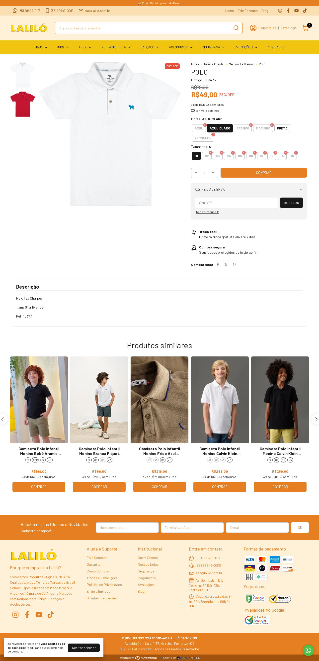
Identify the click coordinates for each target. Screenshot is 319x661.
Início (195, 64)
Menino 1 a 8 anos (241, 64)
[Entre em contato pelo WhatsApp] (188, 659)
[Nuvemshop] (138, 659)
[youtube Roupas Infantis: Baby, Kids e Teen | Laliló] (296, 10)
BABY (39, 47)
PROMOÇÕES (244, 47)
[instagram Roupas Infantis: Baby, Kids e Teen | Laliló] (280, 10)
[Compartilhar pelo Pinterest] (234, 264)
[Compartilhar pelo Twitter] (226, 264)
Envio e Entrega (98, 591)
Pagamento (147, 578)
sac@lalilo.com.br (97, 11)
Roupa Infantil (214, 64)
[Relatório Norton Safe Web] (280, 599)
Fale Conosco (248, 11)
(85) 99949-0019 (62, 11)
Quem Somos (148, 557)
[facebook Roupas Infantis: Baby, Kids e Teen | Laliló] (288, 10)
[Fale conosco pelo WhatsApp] (308, 650)
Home (229, 11)
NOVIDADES (276, 47)
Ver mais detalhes (207, 110)
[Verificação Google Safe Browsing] (255, 599)
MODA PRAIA (211, 47)
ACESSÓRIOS (178, 47)
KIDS (60, 47)
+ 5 (49, 459)
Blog (265, 11)
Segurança (146, 571)
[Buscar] (236, 27)
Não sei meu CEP (207, 212)
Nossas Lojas (148, 564)
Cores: (207, 119)
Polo (262, 64)
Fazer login (289, 28)
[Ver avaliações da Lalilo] (257, 621)
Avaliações (146, 584)
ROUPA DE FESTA (113, 47)
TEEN (82, 47)
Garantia (93, 564)
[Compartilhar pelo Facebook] (218, 264)
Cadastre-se (267, 28)
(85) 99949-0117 (29, 11)
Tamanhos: (202, 146)
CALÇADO (147, 47)
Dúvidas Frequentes (102, 598)
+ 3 (109, 459)
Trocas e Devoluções (102, 578)
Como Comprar (98, 571)
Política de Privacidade (104, 584)
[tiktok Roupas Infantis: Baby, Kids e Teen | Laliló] (305, 10)
